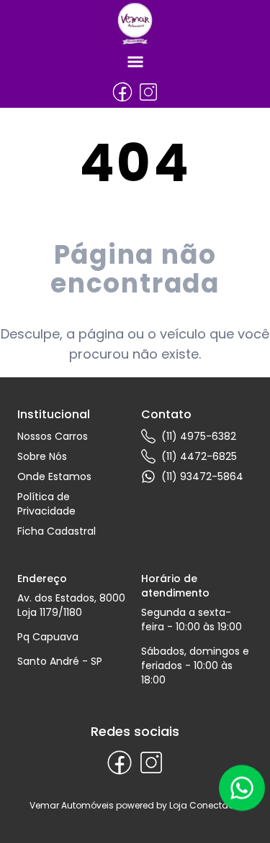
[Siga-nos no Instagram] (148, 91)
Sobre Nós (42, 456)
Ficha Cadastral (56, 531)
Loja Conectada (205, 805)
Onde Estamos (54, 476)
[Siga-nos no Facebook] (122, 91)
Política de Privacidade (46, 503)
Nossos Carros (52, 436)
